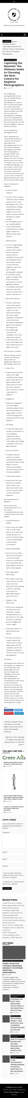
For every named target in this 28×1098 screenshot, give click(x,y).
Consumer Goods (10, 60)
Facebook (9, 710)
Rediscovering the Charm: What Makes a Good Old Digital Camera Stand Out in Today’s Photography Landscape (13, 727)
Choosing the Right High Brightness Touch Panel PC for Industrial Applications (13, 912)
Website (5, 866)
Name (5, 852)
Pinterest (9, 713)
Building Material (15, 1016)
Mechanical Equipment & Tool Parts (13, 960)
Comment (6, 832)
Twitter (19, 710)
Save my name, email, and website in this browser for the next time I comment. (13, 875)
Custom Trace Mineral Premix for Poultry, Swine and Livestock (14, 808)
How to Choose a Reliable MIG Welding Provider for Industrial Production (13, 927)
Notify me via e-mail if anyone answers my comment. (13, 883)
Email (5, 859)
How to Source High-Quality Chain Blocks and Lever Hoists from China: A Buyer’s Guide (14, 797)
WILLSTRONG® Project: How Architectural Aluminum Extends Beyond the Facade (14, 920)
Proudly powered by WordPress (14, 1090)
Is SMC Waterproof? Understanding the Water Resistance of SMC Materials (12, 935)
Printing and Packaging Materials (17, 1057)
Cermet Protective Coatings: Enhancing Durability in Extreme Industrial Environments (14, 905)
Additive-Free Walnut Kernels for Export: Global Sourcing (13, 763)
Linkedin (19, 713)
